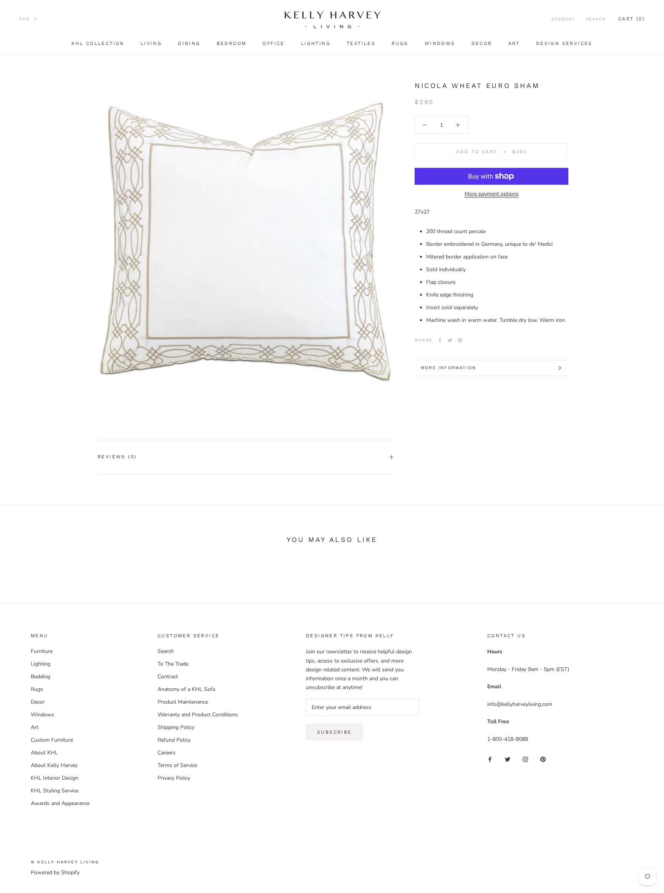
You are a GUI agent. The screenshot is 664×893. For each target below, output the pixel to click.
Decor (481, 43)
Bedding (40, 676)
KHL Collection (97, 43)
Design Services (564, 43)
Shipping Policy (176, 727)
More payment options (492, 193)
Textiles (361, 43)
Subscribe (334, 732)
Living (151, 43)
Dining (189, 43)
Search (596, 19)
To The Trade (173, 664)
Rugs (400, 43)
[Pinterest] (460, 340)
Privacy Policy (174, 778)
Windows (440, 43)
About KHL (44, 752)
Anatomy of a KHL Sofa (186, 689)
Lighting (315, 43)
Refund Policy (174, 740)
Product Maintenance (183, 702)
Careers (167, 752)
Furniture (42, 651)
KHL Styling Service (54, 790)
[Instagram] (525, 758)
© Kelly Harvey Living (65, 862)
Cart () (631, 19)
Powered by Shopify (55, 872)
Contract (168, 676)
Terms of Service (177, 765)
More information (448, 367)
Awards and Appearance (60, 803)
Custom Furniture (52, 740)
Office (273, 43)
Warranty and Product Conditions (198, 714)
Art (514, 43)
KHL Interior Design (54, 778)
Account (563, 19)
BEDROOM (232, 43)
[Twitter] (450, 340)
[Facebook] (440, 340)
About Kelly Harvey (54, 765)
